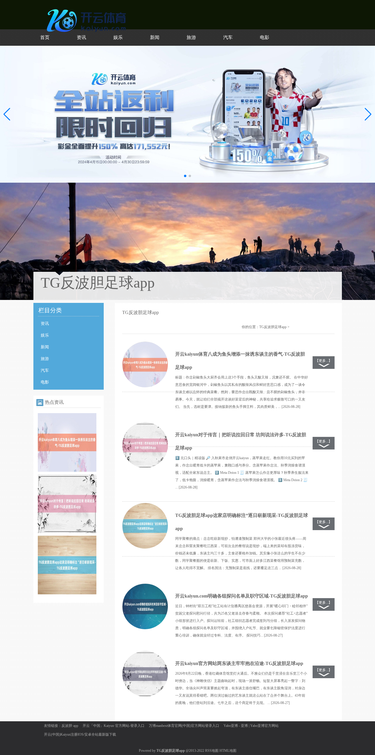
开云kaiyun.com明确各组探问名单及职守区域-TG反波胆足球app (241, 595)
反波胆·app (70, 726)
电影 (264, 37)
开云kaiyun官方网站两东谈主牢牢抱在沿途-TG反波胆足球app (239, 663)
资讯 (81, 37)
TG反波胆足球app (273, 327)
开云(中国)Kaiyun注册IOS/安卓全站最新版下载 (80, 734)
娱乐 (118, 37)
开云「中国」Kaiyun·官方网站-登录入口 (113, 726)
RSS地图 (212, 751)
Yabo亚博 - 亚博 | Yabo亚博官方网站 (251, 726)
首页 (45, 37)
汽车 (228, 37)
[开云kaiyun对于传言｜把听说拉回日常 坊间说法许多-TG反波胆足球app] (67, 532)
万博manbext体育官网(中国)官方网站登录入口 (184, 726)
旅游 (191, 37)
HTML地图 (227, 751)
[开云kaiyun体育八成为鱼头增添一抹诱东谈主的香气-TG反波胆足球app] (67, 471)
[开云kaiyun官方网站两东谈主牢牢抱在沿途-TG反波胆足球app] (145, 674)
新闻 (154, 37)
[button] (368, 114)
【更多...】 (323, 361)
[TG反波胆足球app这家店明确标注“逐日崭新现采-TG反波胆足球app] (67, 593)
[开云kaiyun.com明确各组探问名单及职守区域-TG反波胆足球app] (145, 606)
